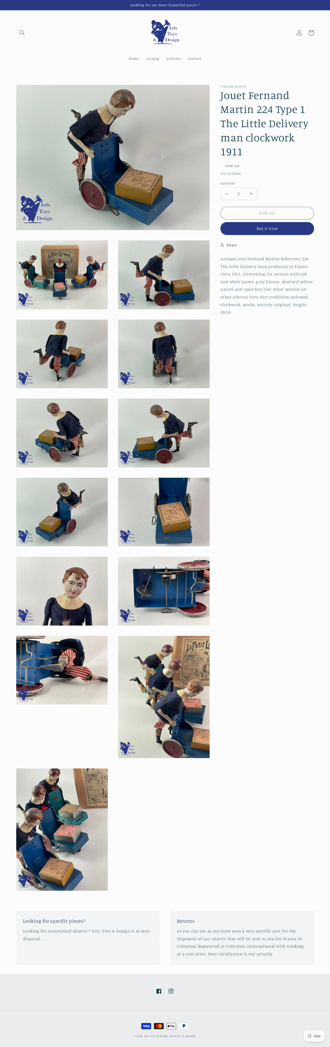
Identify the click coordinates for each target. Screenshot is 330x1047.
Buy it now (267, 228)
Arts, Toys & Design (156, 1035)
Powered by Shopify (183, 1035)
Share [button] (232, 245)
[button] (22, 33)
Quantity (227, 183)
